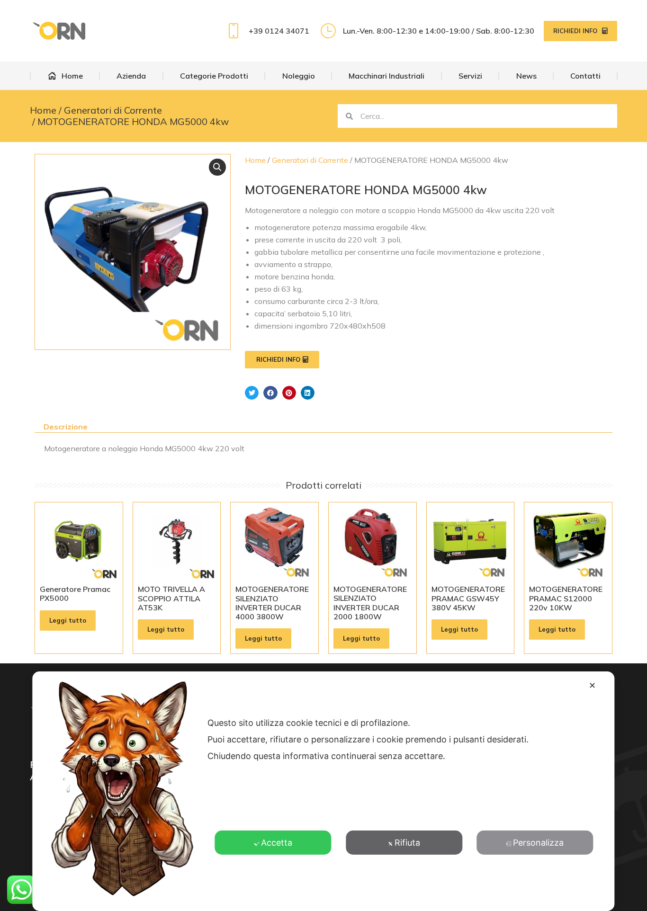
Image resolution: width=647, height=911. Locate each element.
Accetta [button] (276, 843)
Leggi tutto (67, 620)
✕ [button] (592, 685)
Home (255, 160)
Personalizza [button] (538, 843)
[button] (217, 167)
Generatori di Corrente (310, 160)
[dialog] (323, 791)
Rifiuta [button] (407, 843)
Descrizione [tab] (66, 426)
